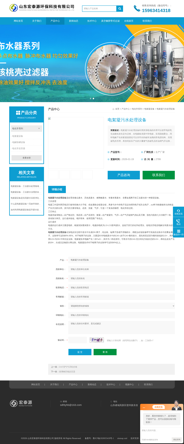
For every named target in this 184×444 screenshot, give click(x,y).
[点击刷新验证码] (97, 340)
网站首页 (18, 21)
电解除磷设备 (18, 142)
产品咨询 (123, 175)
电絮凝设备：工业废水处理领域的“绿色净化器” (26, 186)
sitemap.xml (122, 438)
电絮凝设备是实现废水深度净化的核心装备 (26, 198)
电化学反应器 (18, 148)
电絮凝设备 (17, 136)
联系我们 (147, 21)
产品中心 (55, 21)
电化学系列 (17, 128)
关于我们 (36, 21)
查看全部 (27, 158)
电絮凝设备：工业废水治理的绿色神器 (26, 192)
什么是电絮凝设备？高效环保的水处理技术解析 (26, 204)
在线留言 (128, 21)
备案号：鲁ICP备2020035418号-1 (99, 438)
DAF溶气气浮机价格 (68, 367)
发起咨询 (176, 440)
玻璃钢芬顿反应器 (67, 372)
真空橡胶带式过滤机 (110, 22)
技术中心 (92, 21)
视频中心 (129, 384)
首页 (117, 109)
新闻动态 (73, 21)
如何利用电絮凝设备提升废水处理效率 (26, 210)
